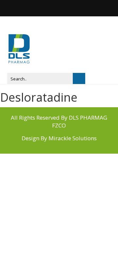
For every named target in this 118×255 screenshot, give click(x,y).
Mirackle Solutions (73, 138)
